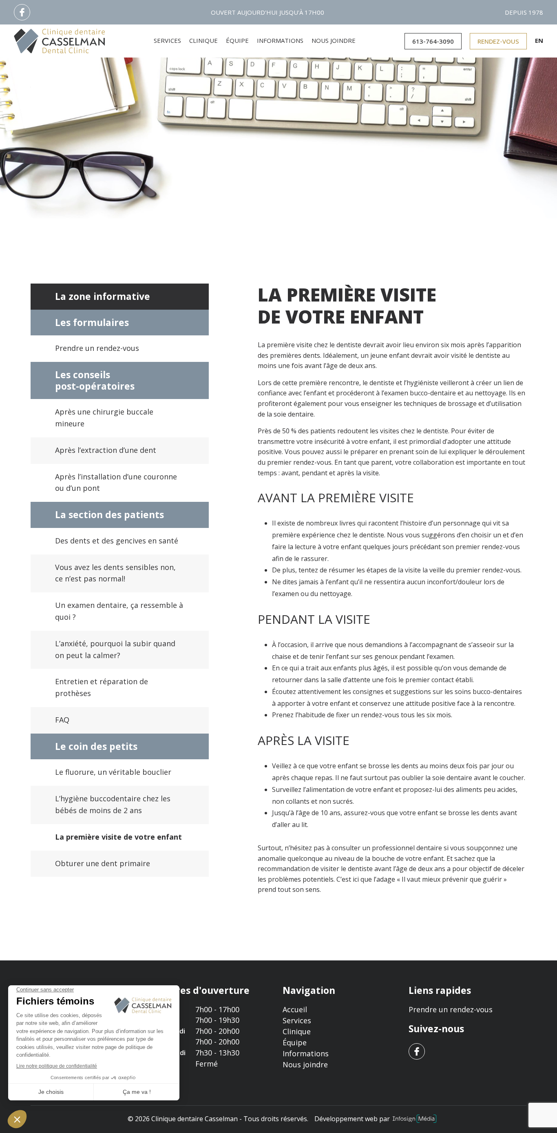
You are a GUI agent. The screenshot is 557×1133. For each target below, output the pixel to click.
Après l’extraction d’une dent (105, 450)
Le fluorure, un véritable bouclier (113, 772)
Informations (280, 40)
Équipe (237, 40)
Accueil (295, 1009)
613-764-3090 (433, 41)
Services (167, 40)
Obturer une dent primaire (102, 863)
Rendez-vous (498, 41)
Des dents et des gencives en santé (116, 540)
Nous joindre (334, 40)
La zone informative (102, 296)
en (539, 40)
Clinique (203, 40)
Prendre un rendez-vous (97, 348)
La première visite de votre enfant (118, 837)
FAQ (62, 720)
